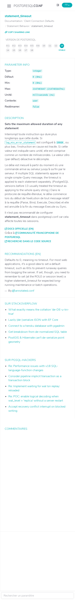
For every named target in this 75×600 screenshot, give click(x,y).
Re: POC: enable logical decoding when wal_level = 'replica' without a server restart (35, 398)
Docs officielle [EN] (20, 229)
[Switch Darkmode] (58, 6)
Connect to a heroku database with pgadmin (36, 326)
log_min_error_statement (20, 142)
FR (66, 5)
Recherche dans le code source (29, 241)
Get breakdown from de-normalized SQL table (37, 332)
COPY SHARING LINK (18, 32)
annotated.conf (24, 291)
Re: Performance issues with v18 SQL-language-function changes (33, 368)
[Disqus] (37, 478)
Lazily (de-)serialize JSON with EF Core (33, 320)
